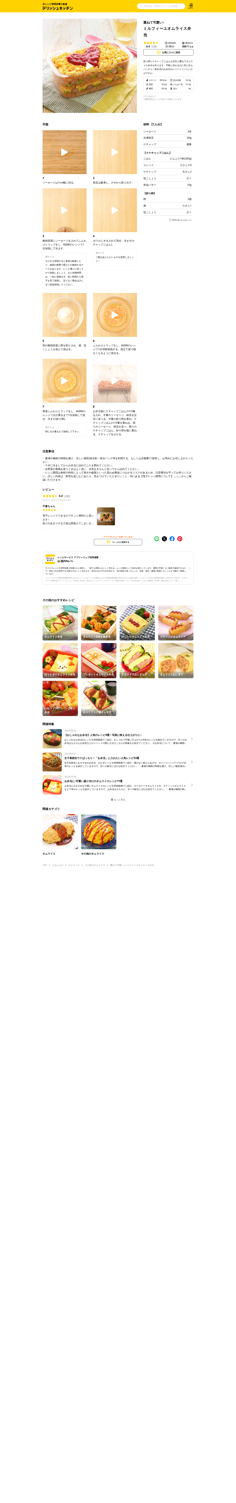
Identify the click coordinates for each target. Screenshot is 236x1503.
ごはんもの (57, 865)
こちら (177, 476)
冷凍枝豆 (148, 137)
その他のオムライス (95, 865)
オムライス (74, 865)
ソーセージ (149, 131)
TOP (45, 865)
